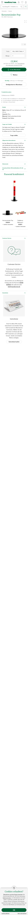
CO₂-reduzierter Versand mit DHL (14, 65)
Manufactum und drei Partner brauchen (12, 894)
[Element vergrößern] (25, 44)
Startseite (4, 11)
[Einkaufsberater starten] (25, 6)
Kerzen (10, 11)
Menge (7, 56)
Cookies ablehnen (5, 913)
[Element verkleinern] (22, 44)
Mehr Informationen (22, 913)
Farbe (7, 51)
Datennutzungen (7, 897)
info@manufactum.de (14, 286)
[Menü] (2, 2)
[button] (25, 21)
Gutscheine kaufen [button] (14, 341)
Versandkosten (20, 63)
